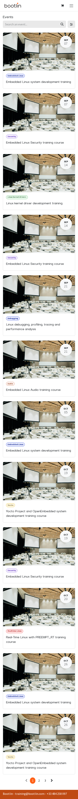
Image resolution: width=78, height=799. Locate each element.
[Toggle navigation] (71, 6)
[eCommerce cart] (62, 5)
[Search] (62, 24)
